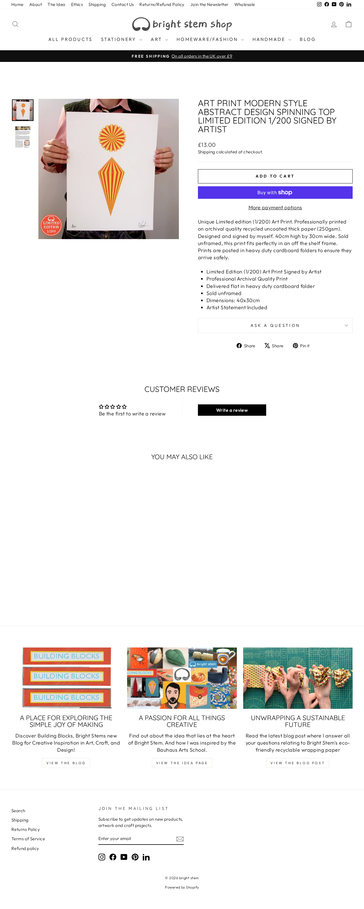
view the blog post (297, 763)
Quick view (51, 548)
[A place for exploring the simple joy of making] (66, 678)
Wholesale (244, 4)
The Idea (56, 4)
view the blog (66, 763)
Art (157, 39)
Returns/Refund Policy (161, 4)
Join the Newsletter (209, 4)
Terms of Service (28, 838)
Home (17, 4)
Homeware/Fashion (208, 39)
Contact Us (122, 4)
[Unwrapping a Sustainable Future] (298, 678)
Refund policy (25, 848)
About (35, 4)
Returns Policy (25, 829)
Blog (308, 39)
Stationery (119, 39)
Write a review (232, 410)
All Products (70, 39)
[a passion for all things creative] (182, 678)
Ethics (77, 4)
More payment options (275, 207)
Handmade (270, 39)
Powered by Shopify (182, 887)
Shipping (97, 4)
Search (18, 810)
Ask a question (275, 325)
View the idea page (182, 763)
